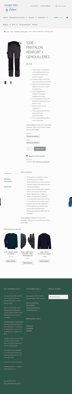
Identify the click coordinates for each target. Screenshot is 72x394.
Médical (5, 25)
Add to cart (40, 149)
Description (7, 173)
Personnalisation (24, 25)
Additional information (8, 180)
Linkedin (29, 331)
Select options (11, 261)
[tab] (11, 173)
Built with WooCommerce (12, 383)
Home (7, 31)
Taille (28, 140)
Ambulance (41, 17)
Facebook (29, 326)
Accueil (5, 17)
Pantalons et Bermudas (20, 31)
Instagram (29, 328)
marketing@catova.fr (33, 308)
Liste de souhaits (45, 6)
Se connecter (34, 6)
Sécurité (31, 17)
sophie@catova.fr (32, 310)
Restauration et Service (16, 17)
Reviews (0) (7, 187)
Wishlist (35, 25)
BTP (13, 25)
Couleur (28, 134)
